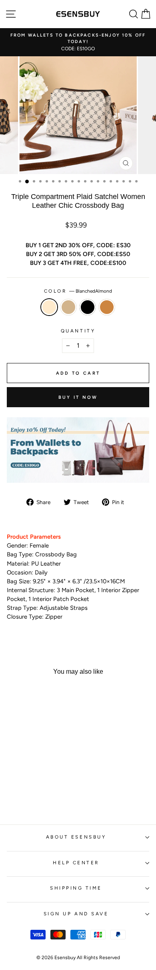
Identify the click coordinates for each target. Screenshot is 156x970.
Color (78, 291)
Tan (68, 307)
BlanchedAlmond (49, 307)
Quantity (78, 331)
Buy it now (78, 397)
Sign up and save (76, 914)
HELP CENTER (76, 862)
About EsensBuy (76, 837)
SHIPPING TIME (76, 888)
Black (88, 307)
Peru (107, 307)
